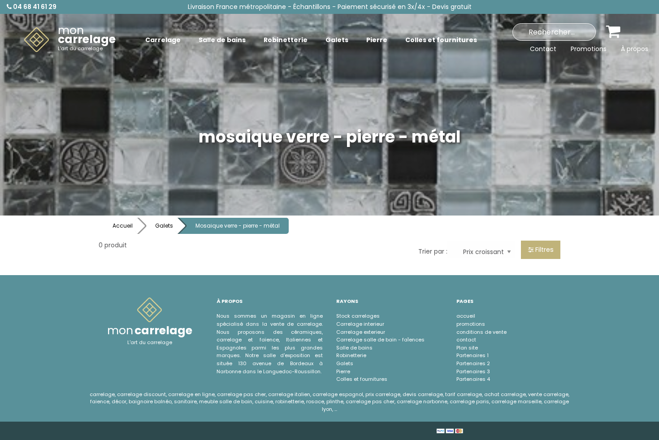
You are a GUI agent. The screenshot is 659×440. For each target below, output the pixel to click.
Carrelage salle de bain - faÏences (380, 339)
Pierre (343, 371)
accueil (465, 315)
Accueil (123, 225)
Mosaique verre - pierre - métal (237, 225)
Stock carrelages (358, 315)
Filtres (543, 249)
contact (466, 339)
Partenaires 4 (473, 379)
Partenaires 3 (473, 371)
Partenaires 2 (473, 363)
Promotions (589, 48)
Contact (543, 48)
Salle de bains (354, 347)
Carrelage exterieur (360, 332)
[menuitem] (70, 39)
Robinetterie (351, 355)
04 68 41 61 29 (34, 6)
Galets (164, 225)
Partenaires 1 (472, 355)
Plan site (467, 347)
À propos (634, 48)
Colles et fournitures (361, 379)
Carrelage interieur (360, 324)
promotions (470, 324)
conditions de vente (481, 332)
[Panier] (613, 31)
